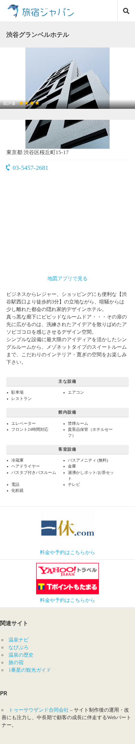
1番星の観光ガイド (29, 670)
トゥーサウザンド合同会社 (38, 710)
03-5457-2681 (30, 167)
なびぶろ (18, 647)
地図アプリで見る (67, 278)
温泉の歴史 (21, 655)
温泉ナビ (18, 639)
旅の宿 (16, 662)
